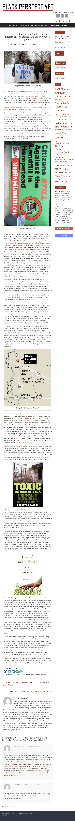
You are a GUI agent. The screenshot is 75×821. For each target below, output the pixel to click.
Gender (67, 152)
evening (15, 260)
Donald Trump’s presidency (12, 109)
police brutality (68, 159)
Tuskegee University (10, 602)
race (57, 165)
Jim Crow (61, 155)
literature (66, 155)
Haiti (56, 155)
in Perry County (35, 241)
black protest (61, 126)
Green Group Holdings (38, 234)
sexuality (68, 172)
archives (57, 100)
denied (36, 121)
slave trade (65, 176)
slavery (59, 176)
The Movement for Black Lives (15, 438)
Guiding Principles (44, 436)
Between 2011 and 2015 (41, 252)
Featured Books (27, 25)
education (59, 152)
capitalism (58, 141)
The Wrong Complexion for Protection (19, 249)
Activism (61, 92)
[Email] (17, 671)
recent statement (19, 446)
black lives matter (61, 116)
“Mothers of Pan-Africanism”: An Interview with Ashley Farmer (25, 683)
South (70, 176)
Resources (65, 25)
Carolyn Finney (34, 420)
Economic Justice (21, 442)
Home (9, 25)
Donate (63, 235)
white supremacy (62, 181)
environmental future (30, 107)
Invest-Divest (40, 440)
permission (42, 675)
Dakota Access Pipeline (38, 98)
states (45, 535)
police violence (60, 162)
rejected (27, 254)
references (37, 455)
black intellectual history (62, 106)
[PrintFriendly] (21, 671)
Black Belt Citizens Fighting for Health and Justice (29, 243)
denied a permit (33, 100)
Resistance (45, 643)
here (15, 665)
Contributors (63, 228)
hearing (6, 260)
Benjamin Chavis (9, 284)
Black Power (67, 123)
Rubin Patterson (34, 418)
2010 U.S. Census (21, 303)
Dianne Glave (13, 420)
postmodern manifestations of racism (15, 297)
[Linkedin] (13, 671)
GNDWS (4, 815)
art (61, 100)
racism (58, 168)
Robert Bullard (24, 418)
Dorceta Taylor (14, 418)
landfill (31, 236)
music (63, 157)
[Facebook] (5, 671)
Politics (68, 162)
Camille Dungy (22, 420)
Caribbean (58, 143)
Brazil (66, 138)
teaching (57, 179)
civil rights (66, 143)
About (15, 25)
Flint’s (19, 94)
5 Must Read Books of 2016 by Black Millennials (31, 691)
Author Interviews (41, 25)
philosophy (30, 431)
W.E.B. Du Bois (65, 179)
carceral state (65, 141)
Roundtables (55, 25)
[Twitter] (9, 671)
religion (65, 169)
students (18, 267)
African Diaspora (63, 96)
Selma (5, 243)
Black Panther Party (12, 429)
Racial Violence (66, 165)
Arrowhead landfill (9, 241)
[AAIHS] (30, 3)
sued (43, 245)
